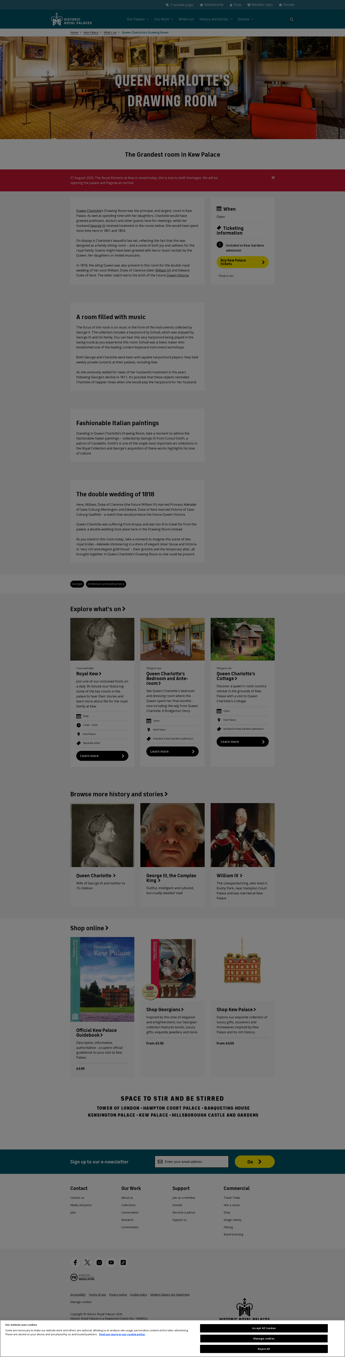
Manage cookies (264, 1338)
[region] (172, 1338)
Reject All (264, 1348)
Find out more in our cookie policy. (122, 1334)
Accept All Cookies (264, 1328)
